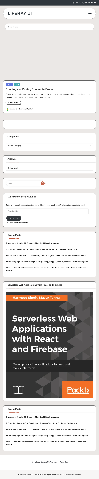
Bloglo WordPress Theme (70, 474)
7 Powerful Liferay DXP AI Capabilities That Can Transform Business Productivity (41, 249)
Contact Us (45, 462)
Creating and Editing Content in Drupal (29, 89)
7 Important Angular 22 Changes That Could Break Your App (32, 243)
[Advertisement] (49, 56)
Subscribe (14, 218)
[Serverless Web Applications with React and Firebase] (49, 345)
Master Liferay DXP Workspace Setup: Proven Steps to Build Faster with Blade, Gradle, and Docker (46, 269)
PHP (17, 84)
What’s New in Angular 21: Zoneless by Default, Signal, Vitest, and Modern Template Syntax (46, 255)
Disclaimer (35, 462)
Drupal (9, 84)
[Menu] (89, 13)
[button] (43, 183)
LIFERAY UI (20, 13)
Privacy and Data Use (59, 462)
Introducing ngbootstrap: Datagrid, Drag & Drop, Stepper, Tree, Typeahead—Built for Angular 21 (48, 262)
